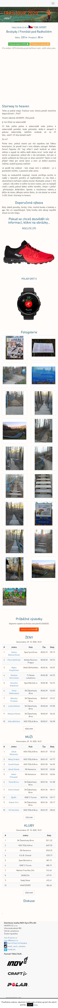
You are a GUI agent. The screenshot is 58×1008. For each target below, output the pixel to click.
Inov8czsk (11, 949)
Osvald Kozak (13, 764)
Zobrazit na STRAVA (28, 629)
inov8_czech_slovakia (16, 946)
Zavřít (30, 1004)
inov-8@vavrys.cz (11, 940)
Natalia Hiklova (14, 713)
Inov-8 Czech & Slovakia (17, 943)
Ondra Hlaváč (13, 789)
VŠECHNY (29, 728)
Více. (36, 1004)
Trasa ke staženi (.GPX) (18, 44)
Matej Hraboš (13, 759)
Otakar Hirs (14, 802)
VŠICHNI (29, 817)
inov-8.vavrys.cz (10, 937)
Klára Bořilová (14, 721)
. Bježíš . (13, 797)
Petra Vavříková (14, 660)
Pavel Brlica (14, 782)
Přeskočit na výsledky (39, 44)
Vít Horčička (14, 810)
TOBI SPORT (40, 27)
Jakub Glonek (13, 769)
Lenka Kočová (14, 706)
